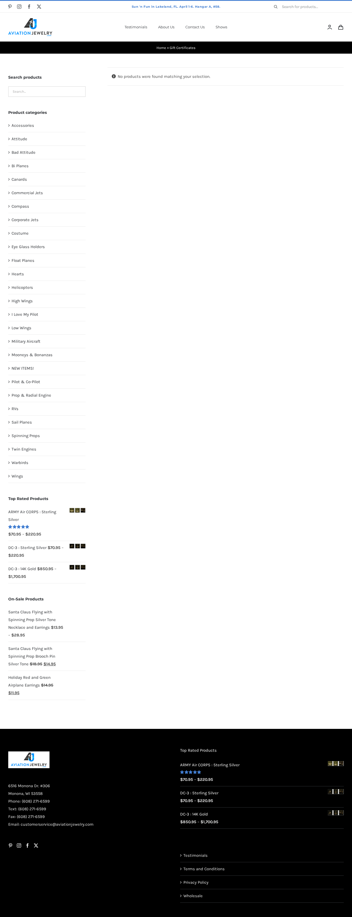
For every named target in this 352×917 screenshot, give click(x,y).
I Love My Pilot (25, 314)
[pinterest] (10, 6)
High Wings (22, 300)
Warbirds (20, 462)
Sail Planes (22, 422)
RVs (15, 408)
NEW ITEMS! (23, 368)
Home (161, 48)
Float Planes (23, 260)
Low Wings (21, 327)
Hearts (18, 273)
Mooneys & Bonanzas (32, 354)
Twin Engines (24, 449)
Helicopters (22, 287)
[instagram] (19, 6)
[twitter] (39, 6)
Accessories (23, 125)
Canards (19, 179)
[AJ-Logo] (30, 20)
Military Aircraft (26, 341)
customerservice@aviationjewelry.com (57, 898)
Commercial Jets (27, 192)
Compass (20, 206)
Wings (17, 476)
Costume (20, 233)
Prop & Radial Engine (31, 395)
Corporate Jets (25, 219)
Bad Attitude (23, 152)
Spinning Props (26, 435)
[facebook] (29, 6)
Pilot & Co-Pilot (26, 381)
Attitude (19, 138)
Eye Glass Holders (28, 246)
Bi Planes (20, 165)
